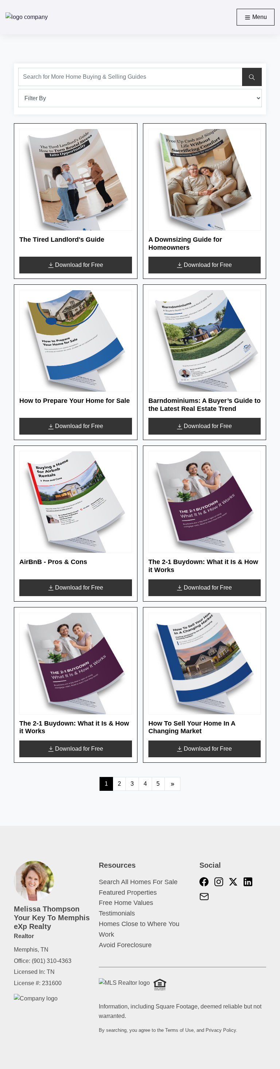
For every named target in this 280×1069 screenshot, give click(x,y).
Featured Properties (128, 892)
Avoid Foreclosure (125, 945)
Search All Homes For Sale (138, 882)
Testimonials (117, 913)
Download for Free (79, 265)
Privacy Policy (221, 1030)
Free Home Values (126, 902)
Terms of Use (179, 1030)
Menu (259, 17)
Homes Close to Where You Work (139, 929)
